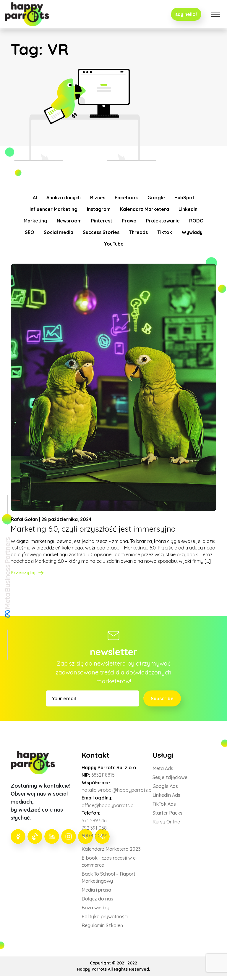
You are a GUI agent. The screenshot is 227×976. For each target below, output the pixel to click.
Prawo (129, 221)
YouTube (114, 244)
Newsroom (69, 221)
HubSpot (184, 198)
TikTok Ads (164, 804)
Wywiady (191, 232)
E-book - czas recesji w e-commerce (109, 861)
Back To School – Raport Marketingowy (108, 877)
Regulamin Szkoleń (102, 925)
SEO (29, 232)
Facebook (126, 198)
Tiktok (164, 232)
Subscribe (162, 698)
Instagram (99, 209)
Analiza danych (63, 198)
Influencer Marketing (53, 209)
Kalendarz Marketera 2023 (111, 849)
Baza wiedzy (95, 908)
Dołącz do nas (97, 899)
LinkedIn (188, 209)
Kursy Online (166, 822)
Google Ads (165, 786)
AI (35, 198)
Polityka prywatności (105, 916)
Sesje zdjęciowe (170, 777)
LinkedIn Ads (166, 795)
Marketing (35, 221)
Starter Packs (167, 813)
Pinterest (101, 221)
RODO (196, 221)
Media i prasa (96, 890)
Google (156, 198)
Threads (138, 232)
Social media (58, 232)
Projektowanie (163, 221)
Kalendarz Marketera (144, 209)
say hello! (186, 14)
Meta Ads (163, 768)
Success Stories (101, 232)
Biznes (97, 198)
